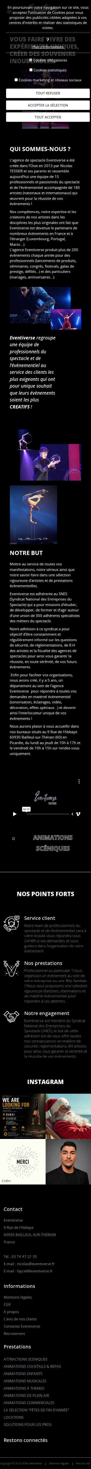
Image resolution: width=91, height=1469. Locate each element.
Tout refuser (48, 93)
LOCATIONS (14, 1417)
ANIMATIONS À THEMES (24, 1388)
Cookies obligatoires (50, 60)
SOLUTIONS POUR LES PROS (27, 1424)
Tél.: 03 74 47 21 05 (20, 1256)
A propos (11, 1311)
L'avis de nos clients (20, 1318)
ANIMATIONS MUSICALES (25, 1380)
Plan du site (83, 1463)
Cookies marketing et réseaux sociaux (50, 79)
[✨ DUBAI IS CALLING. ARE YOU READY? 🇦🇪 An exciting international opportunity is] (23, 1116)
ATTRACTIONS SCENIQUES (25, 1359)
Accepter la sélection (48, 105)
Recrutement (14, 1333)
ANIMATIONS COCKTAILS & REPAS (32, 1366)
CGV (7, 1304)
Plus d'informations (48, 47)
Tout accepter (48, 117)
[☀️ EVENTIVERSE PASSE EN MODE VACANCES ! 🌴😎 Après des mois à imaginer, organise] (23, 1161)
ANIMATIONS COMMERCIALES (29, 1402)
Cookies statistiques (49, 70)
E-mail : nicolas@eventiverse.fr (29, 1263)
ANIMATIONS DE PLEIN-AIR (26, 1395)
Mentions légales (18, 1297)
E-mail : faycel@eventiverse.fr (28, 1271)
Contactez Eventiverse (22, 1326)
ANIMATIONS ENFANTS (23, 1373)
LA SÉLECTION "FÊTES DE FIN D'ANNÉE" (36, 1409)
